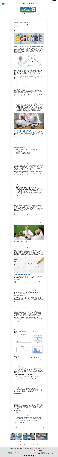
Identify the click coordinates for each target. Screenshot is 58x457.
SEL (20, 17)
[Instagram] (26, 455)
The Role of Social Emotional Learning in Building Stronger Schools (41, 441)
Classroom (16, 422)
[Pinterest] (54, 0)
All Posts (11, 17)
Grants (39, 17)
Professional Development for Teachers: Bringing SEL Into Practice (29, 441)
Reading (32, 17)
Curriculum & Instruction (22, 422)
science (28, 422)
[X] (52, 0)
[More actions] (43, 22)
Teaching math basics (26, 17)
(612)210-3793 (42, 452)
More (45, 17)
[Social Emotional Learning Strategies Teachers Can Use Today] (16, 436)
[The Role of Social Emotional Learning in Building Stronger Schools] (42, 436)
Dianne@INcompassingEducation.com (46, 453)
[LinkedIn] (53, 0)
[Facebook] (24, 455)
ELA (35, 17)
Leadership (16, 17)
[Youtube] (55, 0)
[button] (28, 3)
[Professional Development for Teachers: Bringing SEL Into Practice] (29, 436)
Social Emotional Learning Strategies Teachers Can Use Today (16, 441)
